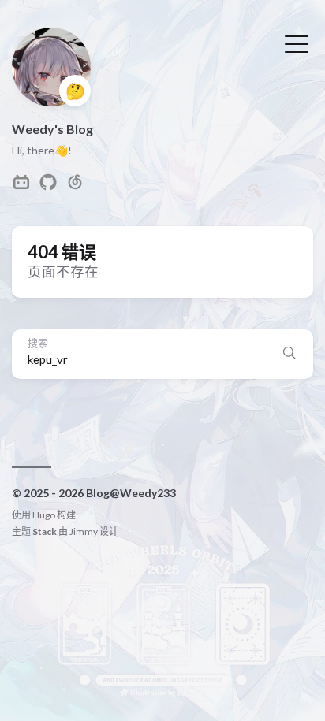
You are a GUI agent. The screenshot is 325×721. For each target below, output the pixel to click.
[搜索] (289, 353)
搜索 (38, 343)
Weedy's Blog (52, 128)
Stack (44, 531)
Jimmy (83, 531)
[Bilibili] (21, 186)
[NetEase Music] (74, 186)
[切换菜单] (296, 43)
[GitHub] (48, 186)
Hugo (43, 515)
